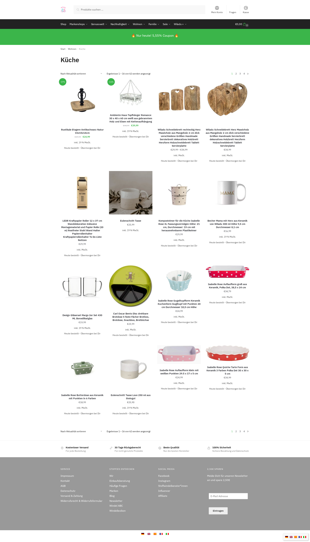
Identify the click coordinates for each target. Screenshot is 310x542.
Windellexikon (117, 510)
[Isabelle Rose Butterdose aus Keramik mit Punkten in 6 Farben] (82, 367)
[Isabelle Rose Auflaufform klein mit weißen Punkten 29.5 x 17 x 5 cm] (179, 354)
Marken (113, 490)
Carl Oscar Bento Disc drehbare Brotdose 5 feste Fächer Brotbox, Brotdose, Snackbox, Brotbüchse (130, 317)
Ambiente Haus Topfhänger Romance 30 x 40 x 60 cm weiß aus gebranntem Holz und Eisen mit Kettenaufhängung (130, 118)
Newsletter (115, 500)
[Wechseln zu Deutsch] (286, 537)
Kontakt (65, 480)
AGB (63, 485)
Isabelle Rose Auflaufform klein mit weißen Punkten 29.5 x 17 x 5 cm (179, 372)
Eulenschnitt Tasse (130, 220)
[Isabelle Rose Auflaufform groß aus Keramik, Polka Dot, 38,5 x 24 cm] (227, 271)
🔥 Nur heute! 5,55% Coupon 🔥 (155, 35)
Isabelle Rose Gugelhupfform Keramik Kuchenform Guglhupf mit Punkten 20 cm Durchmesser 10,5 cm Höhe (179, 304)
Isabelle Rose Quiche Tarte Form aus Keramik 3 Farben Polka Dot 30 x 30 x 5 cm (227, 370)
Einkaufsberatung (119, 480)
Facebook (163, 475)
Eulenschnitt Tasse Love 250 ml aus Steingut (130, 397)
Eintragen (218, 510)
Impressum (67, 475)
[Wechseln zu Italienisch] (304, 537)
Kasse (246, 12)
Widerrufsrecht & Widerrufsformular (81, 500)
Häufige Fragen (118, 485)
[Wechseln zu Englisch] (291, 537)
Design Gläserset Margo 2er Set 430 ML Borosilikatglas (82, 317)
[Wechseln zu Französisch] (300, 537)
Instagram (164, 480)
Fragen (232, 12)
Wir (111, 475)
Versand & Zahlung (72, 495)
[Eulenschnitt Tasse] (131, 193)
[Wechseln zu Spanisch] (295, 537)
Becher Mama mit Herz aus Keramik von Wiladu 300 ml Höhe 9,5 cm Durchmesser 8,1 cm (227, 224)
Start (63, 48)
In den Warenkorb (82, 154)
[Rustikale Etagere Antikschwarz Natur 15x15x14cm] (82, 101)
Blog (111, 495)
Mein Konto (217, 12)
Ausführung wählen (179, 167)
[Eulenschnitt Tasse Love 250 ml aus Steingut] (131, 367)
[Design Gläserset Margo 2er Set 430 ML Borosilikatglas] (82, 287)
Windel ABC (116, 505)
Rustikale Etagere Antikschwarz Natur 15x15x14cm (82, 131)
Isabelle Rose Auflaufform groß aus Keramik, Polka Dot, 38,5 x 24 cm (227, 286)
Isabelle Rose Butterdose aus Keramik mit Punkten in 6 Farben (82, 397)
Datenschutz (68, 490)
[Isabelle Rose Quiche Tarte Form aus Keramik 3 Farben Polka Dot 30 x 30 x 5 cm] (227, 353)
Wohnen (72, 48)
